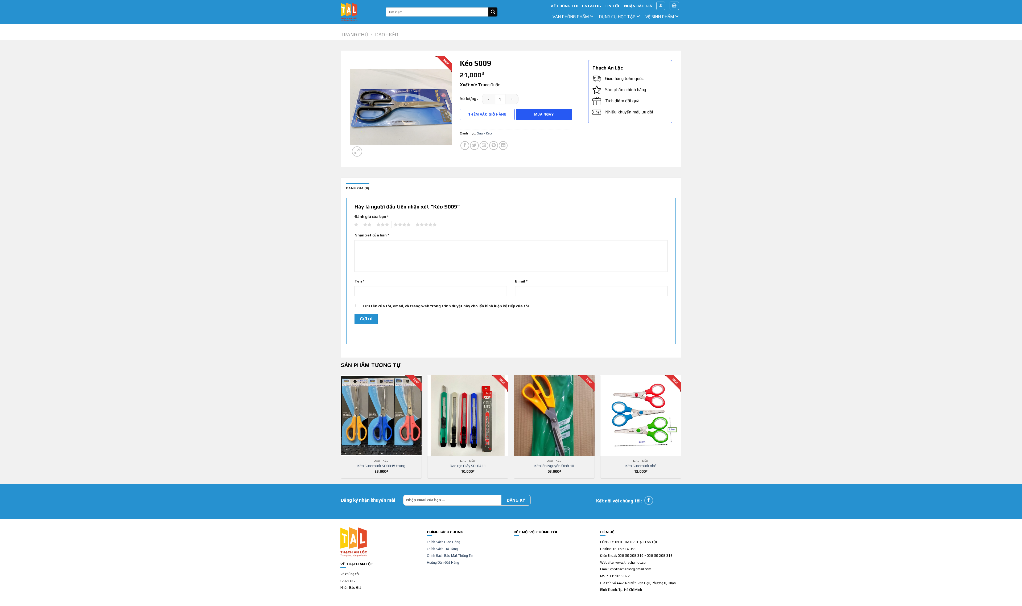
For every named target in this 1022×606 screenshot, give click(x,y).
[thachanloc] (359, 12)
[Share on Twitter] (474, 145)
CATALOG (591, 6)
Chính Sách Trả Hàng (442, 549)
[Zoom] (357, 151)
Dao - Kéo (386, 34)
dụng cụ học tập (617, 16)
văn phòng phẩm (571, 16)
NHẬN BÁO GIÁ (638, 6)
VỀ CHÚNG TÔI (564, 6)
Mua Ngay (544, 114)
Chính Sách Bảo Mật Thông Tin (450, 556)
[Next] (681, 429)
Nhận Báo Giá (350, 587)
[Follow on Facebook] (648, 500)
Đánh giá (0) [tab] (357, 188)
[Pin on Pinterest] (493, 145)
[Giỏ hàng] (674, 6)
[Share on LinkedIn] (503, 145)
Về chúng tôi (350, 574)
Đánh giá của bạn (372, 216)
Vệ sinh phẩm (660, 16)
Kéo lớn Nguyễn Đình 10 (554, 466)
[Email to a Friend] (484, 145)
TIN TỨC (612, 6)
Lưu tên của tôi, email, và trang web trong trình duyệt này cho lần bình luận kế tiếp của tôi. (446, 306)
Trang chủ (354, 34)
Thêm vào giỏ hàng (487, 114)
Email (521, 281)
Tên (359, 281)
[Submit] (492, 12)
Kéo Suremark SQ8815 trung (381, 466)
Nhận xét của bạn (372, 235)
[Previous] (341, 429)
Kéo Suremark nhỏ (640, 466)
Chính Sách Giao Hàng (443, 542)
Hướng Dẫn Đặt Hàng (443, 562)
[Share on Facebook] (464, 145)
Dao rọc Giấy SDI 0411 (468, 466)
